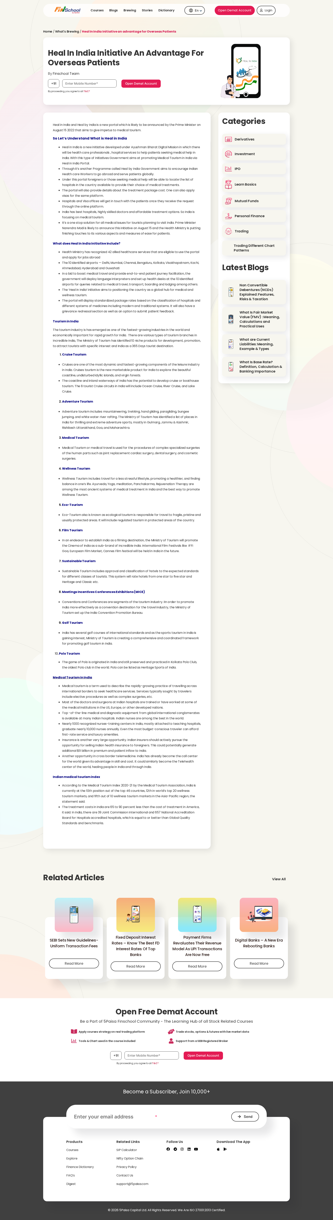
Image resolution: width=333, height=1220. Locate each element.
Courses (97, 10)
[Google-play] (225, 1149)
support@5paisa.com (132, 1184)
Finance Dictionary (80, 1167)
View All (279, 879)
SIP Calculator (126, 1150)
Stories (147, 10)
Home (47, 31)
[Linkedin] (189, 1149)
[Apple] (218, 1149)
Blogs (113, 10)
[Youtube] (196, 1149)
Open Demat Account (234, 10)
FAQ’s (70, 1175)
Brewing (130, 10)
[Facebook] (168, 1149)
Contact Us (124, 1175)
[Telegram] (175, 1149)
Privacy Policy (126, 1167)
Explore (71, 1158)
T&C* (86, 91)
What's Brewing (67, 31)
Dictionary (166, 10)
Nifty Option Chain (129, 1158)
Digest (71, 1184)
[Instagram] (182, 1149)
